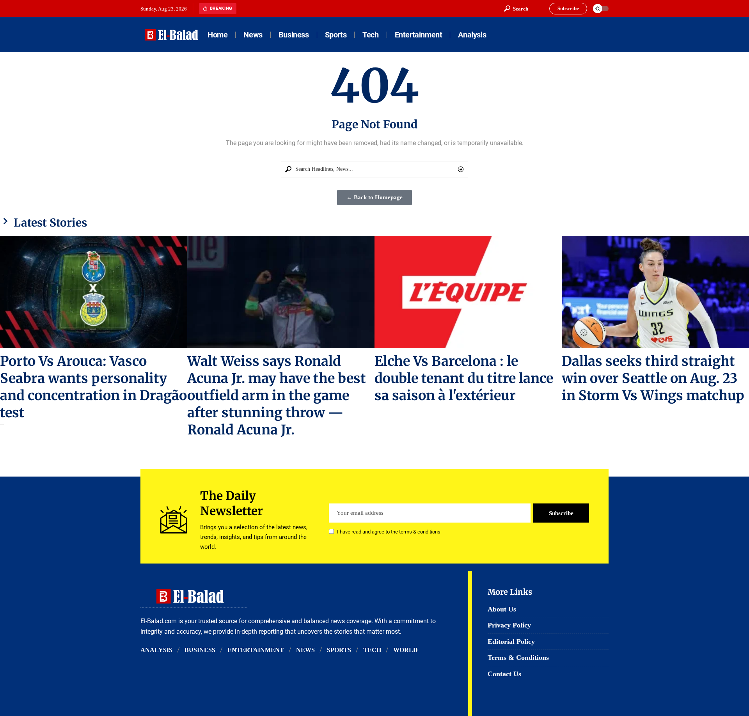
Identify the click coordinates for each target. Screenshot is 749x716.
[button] (516, 8)
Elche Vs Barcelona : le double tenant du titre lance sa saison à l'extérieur (463, 378)
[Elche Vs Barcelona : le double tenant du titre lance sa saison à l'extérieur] (468, 292)
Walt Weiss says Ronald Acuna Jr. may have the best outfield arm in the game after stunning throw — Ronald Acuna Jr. (276, 395)
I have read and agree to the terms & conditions (388, 532)
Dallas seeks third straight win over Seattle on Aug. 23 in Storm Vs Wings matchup (653, 378)
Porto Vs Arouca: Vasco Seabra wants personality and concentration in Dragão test (93, 387)
